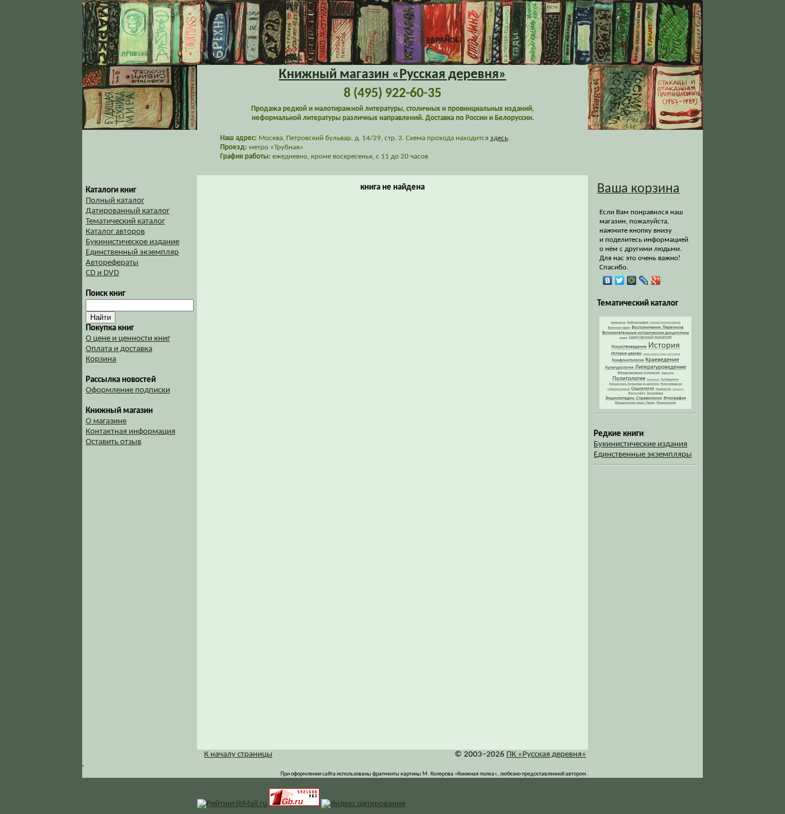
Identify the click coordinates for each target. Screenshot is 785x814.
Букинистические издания (640, 444)
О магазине (106, 421)
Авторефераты (112, 263)
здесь (499, 138)
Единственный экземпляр (132, 252)
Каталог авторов (115, 231)
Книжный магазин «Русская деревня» (392, 75)
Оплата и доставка (119, 349)
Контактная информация (130, 431)
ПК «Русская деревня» (546, 754)
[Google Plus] (656, 280)
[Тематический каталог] (645, 407)
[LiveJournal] (644, 280)
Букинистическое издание (132, 242)
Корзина (101, 359)
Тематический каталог (125, 221)
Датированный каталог (128, 211)
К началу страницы (238, 754)
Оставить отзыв (113, 442)
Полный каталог (115, 200)
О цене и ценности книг (128, 338)
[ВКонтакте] (608, 280)
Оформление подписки (128, 390)
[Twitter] (620, 280)
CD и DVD (102, 273)
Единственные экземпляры (643, 454)
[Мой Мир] (632, 280)
